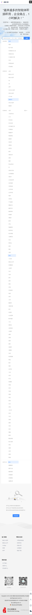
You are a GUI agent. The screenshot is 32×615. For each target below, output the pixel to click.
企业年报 (11, 192)
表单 (10, 296)
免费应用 (11, 481)
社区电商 (11, 183)
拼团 (10, 454)
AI (9, 167)
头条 (10, 375)
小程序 (10, 268)
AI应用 (10, 142)
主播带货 (11, 236)
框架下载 (19, 550)
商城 (10, 457)
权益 (10, 359)
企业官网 (11, 315)
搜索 (27, 38)
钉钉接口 (11, 120)
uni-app (10, 96)
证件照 (10, 369)
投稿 (10, 255)
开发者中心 (5, 568)
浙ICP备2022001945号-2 (16, 598)
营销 (10, 419)
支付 (10, 271)
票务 (10, 280)
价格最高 (11, 474)
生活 (10, 60)
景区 (10, 284)
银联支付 (11, 208)
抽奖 (10, 422)
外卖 (10, 388)
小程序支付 (11, 113)
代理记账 (11, 186)
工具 (10, 299)
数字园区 (11, 318)
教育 (10, 435)
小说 (10, 372)
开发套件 (11, 290)
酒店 (10, 366)
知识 (10, 429)
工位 (10, 321)
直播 (10, 448)
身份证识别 (11, 170)
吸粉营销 (11, 438)
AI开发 (10, 148)
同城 (10, 385)
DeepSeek (11, 164)
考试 (10, 397)
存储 (10, 287)
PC (9, 80)
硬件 (10, 151)
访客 (10, 252)
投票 (10, 400)
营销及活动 (11, 54)
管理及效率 (11, 63)
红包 (10, 378)
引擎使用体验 (20, 540)
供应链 (10, 198)
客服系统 (11, 135)
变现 (10, 407)
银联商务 (11, 211)
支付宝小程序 (12, 90)
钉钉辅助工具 (12, 126)
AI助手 (10, 176)
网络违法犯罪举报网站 (16, 605)
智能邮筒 (11, 227)
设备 (10, 157)
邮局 (10, 221)
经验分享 (19, 545)
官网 (10, 337)
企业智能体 (11, 173)
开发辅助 (11, 66)
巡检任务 (11, 154)
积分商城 (11, 233)
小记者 (10, 258)
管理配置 (11, 265)
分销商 (10, 331)
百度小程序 (11, 93)
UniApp (4, 545)
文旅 (10, 274)
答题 (10, 394)
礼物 (10, 391)
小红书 (10, 410)
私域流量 (11, 356)
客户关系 (11, 47)
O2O (10, 353)
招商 (10, 340)
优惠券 (10, 347)
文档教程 (19, 548)
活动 (10, 426)
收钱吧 (10, 214)
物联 (10, 161)
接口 (10, 309)
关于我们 (4, 563)
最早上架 (11, 468)
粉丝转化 (11, 230)
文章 (10, 451)
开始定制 (16, 515)
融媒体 (10, 303)
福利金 (10, 325)
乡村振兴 (11, 328)
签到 (10, 246)
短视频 (10, 381)
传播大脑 (11, 306)
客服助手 (11, 132)
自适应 (10, 312)
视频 (10, 432)
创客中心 (4, 565)
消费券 (10, 350)
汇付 (10, 117)
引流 (10, 416)
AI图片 (10, 217)
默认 (10, 462)
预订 (10, 362)
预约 (10, 249)
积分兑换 (11, 441)
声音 (10, 224)
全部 (10, 41)
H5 (9, 83)
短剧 (10, 293)
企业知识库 (11, 180)
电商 (10, 44)
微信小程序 (11, 77)
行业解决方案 (12, 57)
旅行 (10, 277)
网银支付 (11, 205)
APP (10, 87)
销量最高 (11, 465)
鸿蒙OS (10, 99)
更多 (25, 110)
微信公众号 (11, 74)
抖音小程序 (11, 102)
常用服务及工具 (12, 50)
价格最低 (11, 478)
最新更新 (11, 471)
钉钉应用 (11, 123)
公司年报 (11, 189)
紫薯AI (10, 106)
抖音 (10, 413)
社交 (10, 239)
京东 (10, 403)
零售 (10, 444)
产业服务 (11, 202)
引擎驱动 (11, 129)
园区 (10, 344)
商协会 (10, 243)
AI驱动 (10, 145)
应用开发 (19, 543)
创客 (10, 334)
